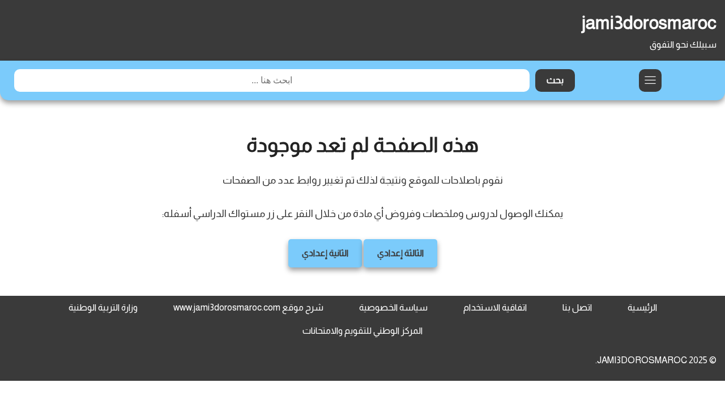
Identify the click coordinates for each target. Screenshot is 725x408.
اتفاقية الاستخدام (495, 307)
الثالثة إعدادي (400, 253)
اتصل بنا (577, 307)
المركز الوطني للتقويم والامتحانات (362, 330)
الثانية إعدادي (325, 253)
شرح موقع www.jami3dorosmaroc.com (248, 307)
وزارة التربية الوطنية (103, 307)
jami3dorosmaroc (649, 22)
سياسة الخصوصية (393, 307)
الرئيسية (642, 307)
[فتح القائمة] (650, 80)
